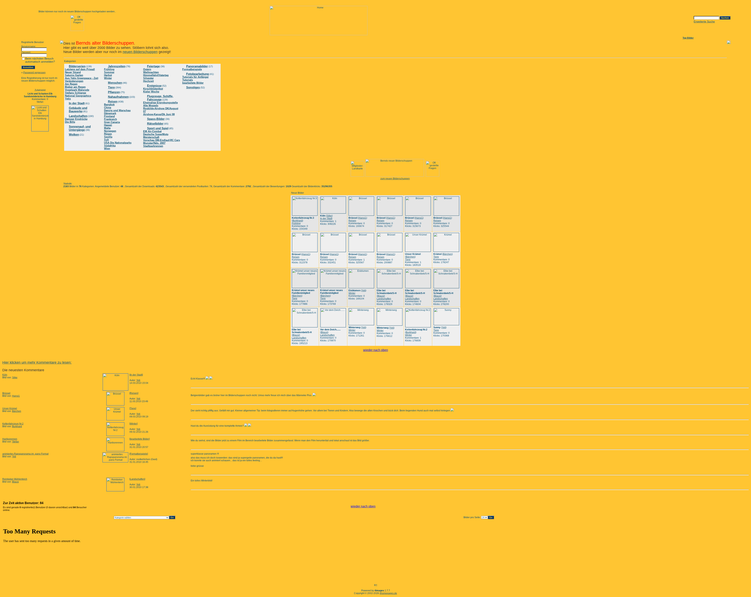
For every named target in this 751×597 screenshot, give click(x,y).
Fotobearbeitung (197, 74)
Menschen (115, 82)
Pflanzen (114, 92)
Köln (4, 374)
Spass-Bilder (156, 118)
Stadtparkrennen (153, 146)
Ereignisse (154, 85)
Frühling (109, 69)
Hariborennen (9, 439)
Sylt (106, 139)
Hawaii (108, 125)
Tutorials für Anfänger (195, 77)
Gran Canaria (112, 122)
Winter (108, 78)
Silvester (148, 78)
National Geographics (78, 95)
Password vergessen (34, 72)
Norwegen (110, 130)
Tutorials (187, 79)
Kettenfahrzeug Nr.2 (12, 423)
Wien (107, 148)
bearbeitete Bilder (193, 82)
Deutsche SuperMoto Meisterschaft (155, 136)
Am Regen (71, 84)
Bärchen (410, 256)
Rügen (108, 133)
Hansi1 (362, 218)
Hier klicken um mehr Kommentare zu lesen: (37, 362)
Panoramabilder (197, 66)
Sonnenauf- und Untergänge (80, 128)
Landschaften (78, 116)
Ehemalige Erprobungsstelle (160, 102)
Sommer (109, 72)
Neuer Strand (73, 72)
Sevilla (108, 136)
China (107, 107)
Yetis (68, 98)
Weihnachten (151, 72)
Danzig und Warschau (117, 110)
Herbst (108, 75)
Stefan (15, 441)
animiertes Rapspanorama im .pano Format (25, 453)
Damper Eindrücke (76, 119)
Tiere (111, 87)
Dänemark (110, 113)
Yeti (364, 290)
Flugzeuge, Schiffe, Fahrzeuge (160, 97)
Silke (329, 215)
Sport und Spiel (157, 128)
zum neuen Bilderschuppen (395, 178)
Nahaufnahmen (118, 96)
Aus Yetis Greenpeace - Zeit (81, 78)
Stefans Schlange (75, 92)
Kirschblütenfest (153, 88)
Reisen (112, 101)
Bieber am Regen (75, 86)
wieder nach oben (375, 350)
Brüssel (6, 393)
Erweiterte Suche (704, 21)
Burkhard (297, 220)
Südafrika (110, 145)
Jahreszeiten (116, 66)
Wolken (74, 134)
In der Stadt (77, 103)
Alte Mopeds (150, 105)
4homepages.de (388, 593)
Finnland (109, 116)
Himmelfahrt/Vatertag (156, 75)
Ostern (147, 69)
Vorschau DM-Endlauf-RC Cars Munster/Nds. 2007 (161, 142)
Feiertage (153, 66)
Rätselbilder (155, 123)
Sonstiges (193, 87)
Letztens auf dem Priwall (80, 69)
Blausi (380, 296)
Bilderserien (77, 66)
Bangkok (109, 104)
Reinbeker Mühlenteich (14, 479)
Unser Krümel (9, 408)
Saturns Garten (74, 75)
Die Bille (70, 121)
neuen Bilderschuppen (140, 52)
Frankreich (110, 119)
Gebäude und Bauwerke (78, 109)
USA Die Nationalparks (117, 142)
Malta (107, 128)
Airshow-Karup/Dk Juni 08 (159, 114)
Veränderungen (74, 81)
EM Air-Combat (152, 131)
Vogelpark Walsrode (77, 89)
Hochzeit (148, 81)
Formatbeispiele (192, 69)
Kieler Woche (151, 91)
